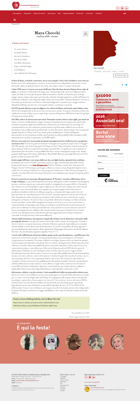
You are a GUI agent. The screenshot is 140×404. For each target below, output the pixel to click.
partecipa (51, 13)
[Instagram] (122, 8)
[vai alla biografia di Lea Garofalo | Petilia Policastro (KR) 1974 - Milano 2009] (47, 342)
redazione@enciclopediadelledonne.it (27, 380)
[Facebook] (118, 8)
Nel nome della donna (97, 387)
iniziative (89, 13)
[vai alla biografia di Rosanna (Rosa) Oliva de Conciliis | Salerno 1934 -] (115, 342)
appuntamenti (68, 13)
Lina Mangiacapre (39, 165)
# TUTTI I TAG (120, 75)
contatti (98, 13)
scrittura (121, 71)
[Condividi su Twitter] (126, 85)
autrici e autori (39, 13)
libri (59, 13)
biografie (27, 13)
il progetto (17, 13)
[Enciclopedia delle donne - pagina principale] (26, 5)
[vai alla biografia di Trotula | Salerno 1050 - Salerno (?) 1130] (25, 342)
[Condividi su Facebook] (122, 85)
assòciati (80, 13)
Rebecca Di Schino (21, 43)
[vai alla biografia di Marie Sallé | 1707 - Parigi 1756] (92, 342)
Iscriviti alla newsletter (91, 382)
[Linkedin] (126, 8)
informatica (97, 71)
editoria (114, 71)
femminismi (107, 71)
